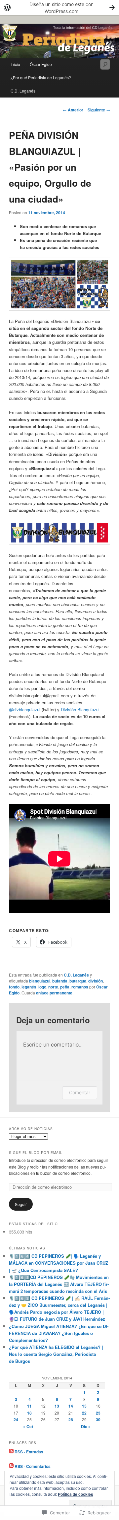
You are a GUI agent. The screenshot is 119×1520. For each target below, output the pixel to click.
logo (42, 987)
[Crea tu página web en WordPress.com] (59, 7)
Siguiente (99, 110)
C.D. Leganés (23, 91)
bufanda (59, 981)
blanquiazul (39, 981)
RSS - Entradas (29, 1452)
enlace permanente (54, 993)
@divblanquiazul (24, 709)
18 (29, 1413)
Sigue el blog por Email (35, 1152)
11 (29, 1406)
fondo (14, 987)
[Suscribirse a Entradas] (11, 1452)
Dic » (86, 1426)
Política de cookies (75, 1494)
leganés (28, 987)
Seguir (21, 1204)
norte (53, 987)
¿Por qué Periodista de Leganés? (41, 77)
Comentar (79, 1092)
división (95, 981)
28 (70, 1420)
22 (84, 1413)
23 (98, 1413)
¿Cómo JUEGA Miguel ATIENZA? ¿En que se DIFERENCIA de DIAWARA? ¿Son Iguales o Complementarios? (58, 1333)
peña (64, 987)
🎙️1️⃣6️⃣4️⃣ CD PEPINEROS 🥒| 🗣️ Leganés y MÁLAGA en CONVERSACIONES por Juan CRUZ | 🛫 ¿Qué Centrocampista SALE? (58, 1263)
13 (57, 1406)
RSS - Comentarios (33, 1466)
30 (98, 1420)
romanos (79, 987)
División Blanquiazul (80, 709)
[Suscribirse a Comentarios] (11, 1466)
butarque (77, 981)
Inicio (15, 64)
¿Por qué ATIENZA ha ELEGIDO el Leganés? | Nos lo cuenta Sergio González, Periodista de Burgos (56, 1354)
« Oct (28, 1426)
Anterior (73, 110)
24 (16, 1420)
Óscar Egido (41, 64)
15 (84, 1406)
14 (70, 1406)
